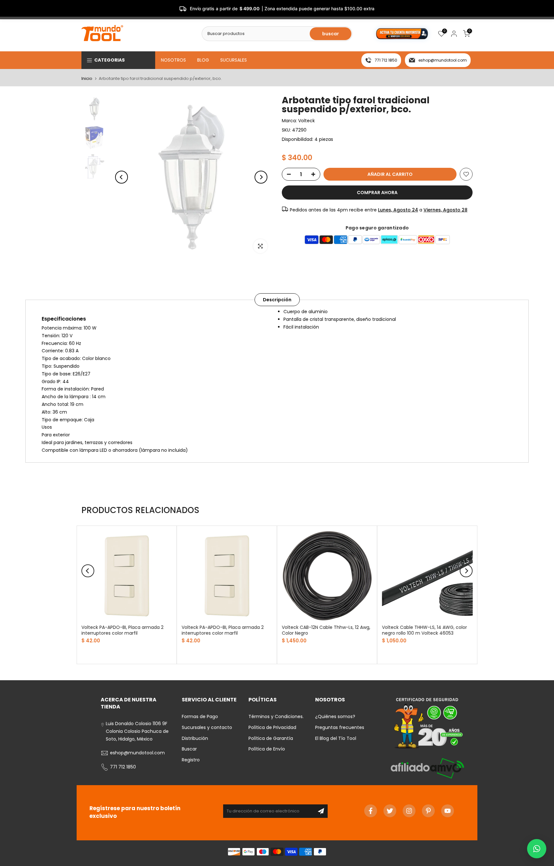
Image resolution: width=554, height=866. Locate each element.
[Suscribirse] (321, 811)
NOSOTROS (173, 60)
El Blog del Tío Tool (335, 738)
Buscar (189, 749)
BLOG (203, 60)
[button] (536, 848)
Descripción (277, 299)
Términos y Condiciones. (276, 716)
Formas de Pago (200, 716)
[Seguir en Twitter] (389, 810)
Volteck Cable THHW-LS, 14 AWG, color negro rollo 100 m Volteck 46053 (424, 630)
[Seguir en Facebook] (370, 810)
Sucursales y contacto (207, 727)
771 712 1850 (386, 60)
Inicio (86, 78)
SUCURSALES (233, 60)
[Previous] (121, 177)
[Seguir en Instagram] (409, 810)
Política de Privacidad (272, 727)
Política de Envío (266, 749)
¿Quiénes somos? (335, 716)
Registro (191, 760)
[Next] (261, 177)
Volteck (306, 120)
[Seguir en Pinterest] (428, 810)
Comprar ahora (377, 192)
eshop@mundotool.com (442, 60)
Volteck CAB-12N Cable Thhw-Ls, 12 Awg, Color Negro (326, 630)
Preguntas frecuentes (339, 727)
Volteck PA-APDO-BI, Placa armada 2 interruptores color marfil (122, 630)
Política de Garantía (270, 738)
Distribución (195, 738)
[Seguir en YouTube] (447, 810)
